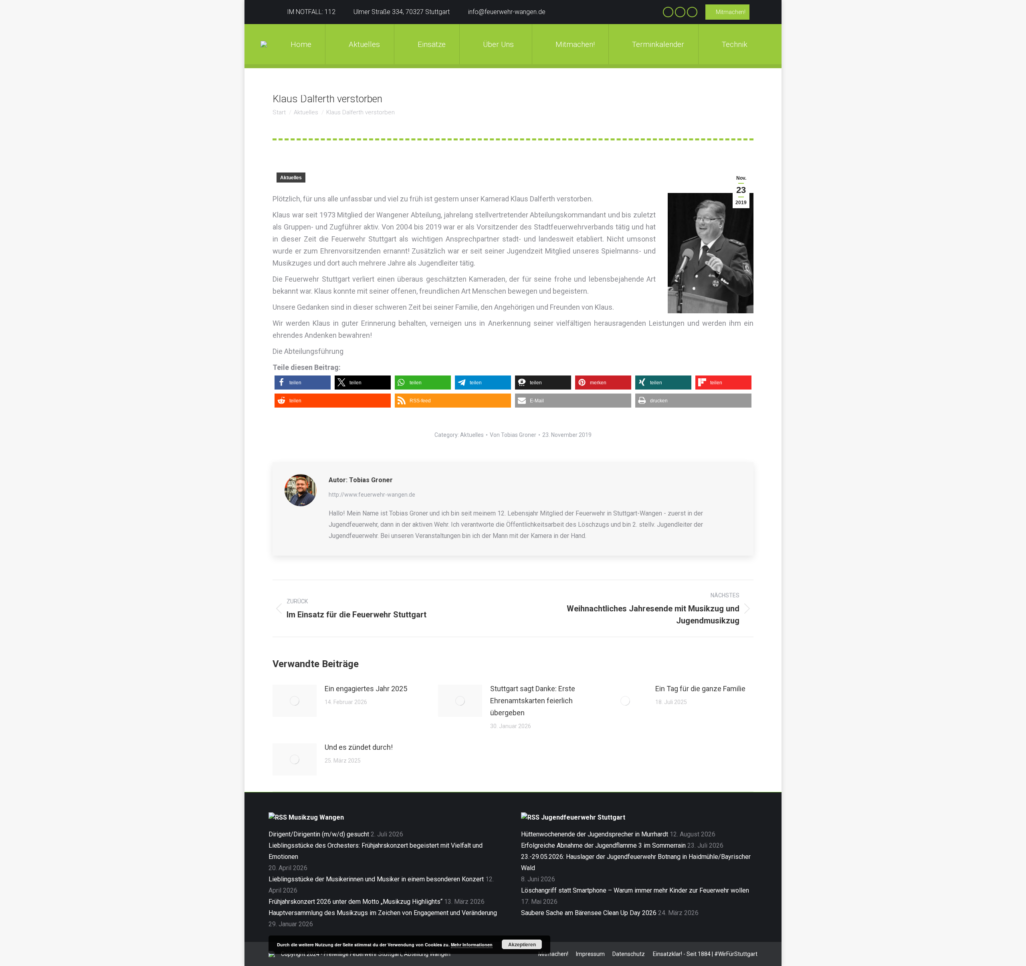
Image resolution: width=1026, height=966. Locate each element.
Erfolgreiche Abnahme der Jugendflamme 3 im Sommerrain (603, 845)
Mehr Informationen (472, 945)
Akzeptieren (522, 944)
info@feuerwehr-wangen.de (506, 12)
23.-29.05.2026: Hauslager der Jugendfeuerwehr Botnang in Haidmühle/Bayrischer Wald (636, 862)
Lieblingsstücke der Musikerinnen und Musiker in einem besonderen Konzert (376, 879)
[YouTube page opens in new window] (692, 12)
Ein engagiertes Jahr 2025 (366, 688)
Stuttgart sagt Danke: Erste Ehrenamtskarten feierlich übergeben (532, 700)
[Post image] (295, 701)
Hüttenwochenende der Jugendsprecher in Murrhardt (594, 834)
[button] (303, 382)
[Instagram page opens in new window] (680, 12)
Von (513, 435)
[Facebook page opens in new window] (668, 12)
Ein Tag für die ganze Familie (700, 688)
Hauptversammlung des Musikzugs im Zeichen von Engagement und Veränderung (383, 913)
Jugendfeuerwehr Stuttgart (583, 817)
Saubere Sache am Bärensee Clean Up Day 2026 (588, 913)
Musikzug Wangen (316, 817)
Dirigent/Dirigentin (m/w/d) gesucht (319, 834)
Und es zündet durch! (359, 747)
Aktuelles (291, 178)
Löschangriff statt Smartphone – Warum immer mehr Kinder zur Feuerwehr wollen (635, 890)
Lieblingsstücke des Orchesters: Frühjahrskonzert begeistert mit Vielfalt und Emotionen (376, 851)
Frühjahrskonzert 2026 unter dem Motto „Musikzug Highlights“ (355, 901)
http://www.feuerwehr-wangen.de (372, 494)
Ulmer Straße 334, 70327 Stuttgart (401, 12)
